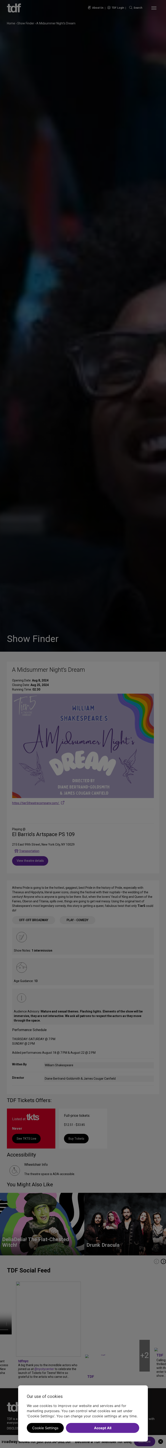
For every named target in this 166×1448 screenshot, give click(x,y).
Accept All (102, 1428)
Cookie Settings (45, 1428)
